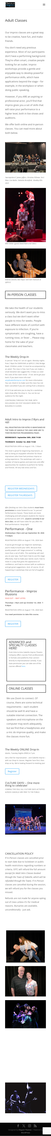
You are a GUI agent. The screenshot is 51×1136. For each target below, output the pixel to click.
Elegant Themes (25, 1130)
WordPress (25, 1133)
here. (24, 666)
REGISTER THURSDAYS (20, 495)
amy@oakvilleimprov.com (15, 380)
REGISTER (13, 579)
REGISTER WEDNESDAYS (21, 488)
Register (12, 771)
